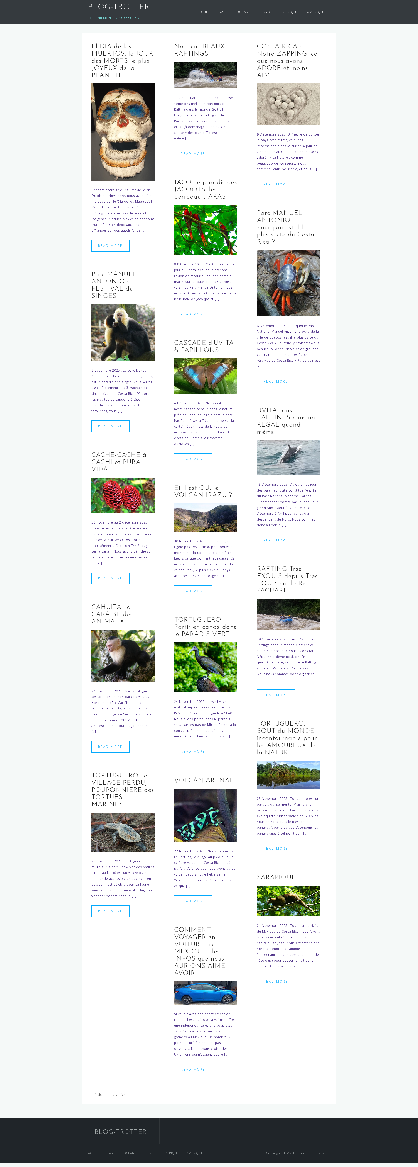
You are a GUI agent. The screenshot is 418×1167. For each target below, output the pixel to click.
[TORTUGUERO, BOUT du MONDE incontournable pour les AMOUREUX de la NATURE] (288, 774)
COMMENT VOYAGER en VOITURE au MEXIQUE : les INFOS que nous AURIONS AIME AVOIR (199, 952)
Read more (110, 245)
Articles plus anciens (111, 1094)
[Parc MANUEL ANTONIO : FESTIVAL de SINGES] (123, 332)
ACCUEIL (204, 12)
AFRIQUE (290, 12)
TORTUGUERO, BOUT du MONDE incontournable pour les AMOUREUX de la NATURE (287, 738)
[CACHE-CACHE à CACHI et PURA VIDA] (123, 495)
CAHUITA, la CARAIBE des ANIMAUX (112, 614)
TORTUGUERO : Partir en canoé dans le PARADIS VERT (205, 627)
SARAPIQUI (275, 877)
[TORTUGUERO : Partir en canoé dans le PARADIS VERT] (205, 667)
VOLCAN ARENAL (204, 780)
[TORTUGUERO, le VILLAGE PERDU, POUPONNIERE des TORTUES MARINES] (123, 832)
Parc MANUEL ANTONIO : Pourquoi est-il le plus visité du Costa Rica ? (286, 227)
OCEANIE (244, 12)
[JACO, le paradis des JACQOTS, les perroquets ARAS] (205, 230)
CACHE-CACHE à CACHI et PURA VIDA (119, 462)
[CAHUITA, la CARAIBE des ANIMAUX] (123, 655)
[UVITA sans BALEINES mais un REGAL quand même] (288, 457)
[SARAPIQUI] (288, 900)
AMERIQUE (316, 12)
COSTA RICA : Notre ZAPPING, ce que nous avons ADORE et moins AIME (287, 61)
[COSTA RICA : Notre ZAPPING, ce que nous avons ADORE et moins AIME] (288, 104)
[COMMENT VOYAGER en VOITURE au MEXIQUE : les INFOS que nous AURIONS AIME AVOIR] (205, 992)
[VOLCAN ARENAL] (205, 815)
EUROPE (268, 12)
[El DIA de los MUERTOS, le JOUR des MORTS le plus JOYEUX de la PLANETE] (123, 132)
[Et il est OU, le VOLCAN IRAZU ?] (205, 517)
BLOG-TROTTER (119, 7)
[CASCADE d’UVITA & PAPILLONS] (205, 376)
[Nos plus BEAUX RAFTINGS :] (205, 75)
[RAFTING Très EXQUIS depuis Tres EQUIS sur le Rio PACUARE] (288, 614)
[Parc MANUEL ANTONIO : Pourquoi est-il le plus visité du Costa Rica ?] (288, 283)
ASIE (224, 12)
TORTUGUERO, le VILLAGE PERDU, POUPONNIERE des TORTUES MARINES (122, 790)
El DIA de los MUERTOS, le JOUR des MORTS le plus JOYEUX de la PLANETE (122, 61)
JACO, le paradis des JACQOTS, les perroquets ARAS (205, 189)
